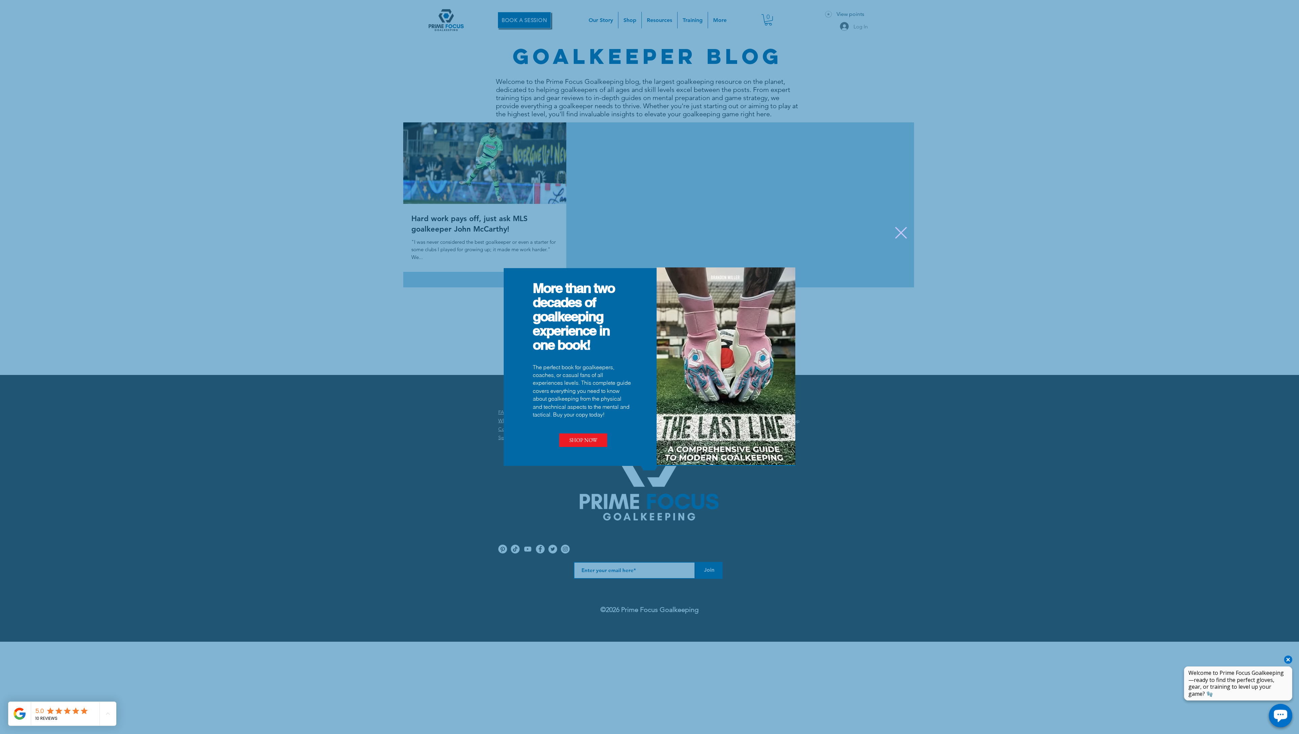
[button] (901, 233)
